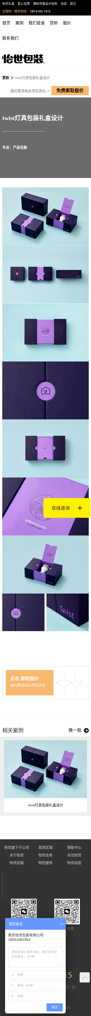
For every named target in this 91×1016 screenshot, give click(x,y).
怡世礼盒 (8, 4)
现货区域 (45, 847)
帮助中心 (74, 847)
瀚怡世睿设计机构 (45, 4)
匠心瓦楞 (24, 4)
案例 (19, 23)
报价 (67, 23)
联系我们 (10, 38)
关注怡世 (74, 855)
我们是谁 (37, 23)
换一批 (75, 730)
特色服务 (45, 863)
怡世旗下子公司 (16, 847)
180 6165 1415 (40, 11)
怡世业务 (45, 855)
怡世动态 (74, 863)
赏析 (54, 23)
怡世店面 (17, 863)
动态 (64, 4)
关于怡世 (17, 855)
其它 (73, 4)
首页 (6, 23)
